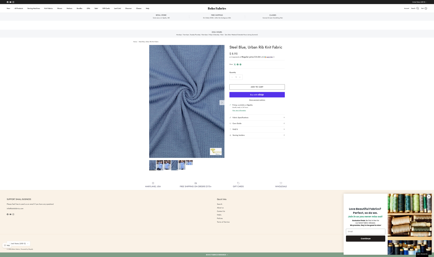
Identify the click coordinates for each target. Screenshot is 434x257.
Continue (366, 238)
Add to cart (257, 87)
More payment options (257, 100)
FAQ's (219, 215)
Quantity (232, 72)
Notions (69, 8)
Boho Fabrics (16, 249)
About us (220, 207)
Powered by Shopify (27, 249)
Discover (128, 8)
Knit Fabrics (48, 8)
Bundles (79, 8)
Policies (220, 218)
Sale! (96, 8)
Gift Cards (106, 8)
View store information (239, 111)
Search (219, 204)
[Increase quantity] (240, 77)
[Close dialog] (429, 197)
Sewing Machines (33, 8)
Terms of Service (223, 222)
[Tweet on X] (235, 64)
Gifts (88, 8)
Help (147, 8)
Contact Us (221, 211)
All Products (19, 8)
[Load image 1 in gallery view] (186, 101)
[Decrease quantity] (232, 77)
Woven (59, 8)
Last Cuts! (117, 8)
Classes (138, 8)
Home (135, 42)
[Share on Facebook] (237, 64)
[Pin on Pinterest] (240, 64)
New (8, 8)
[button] (217, 254)
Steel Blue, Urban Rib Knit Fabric (148, 42)
